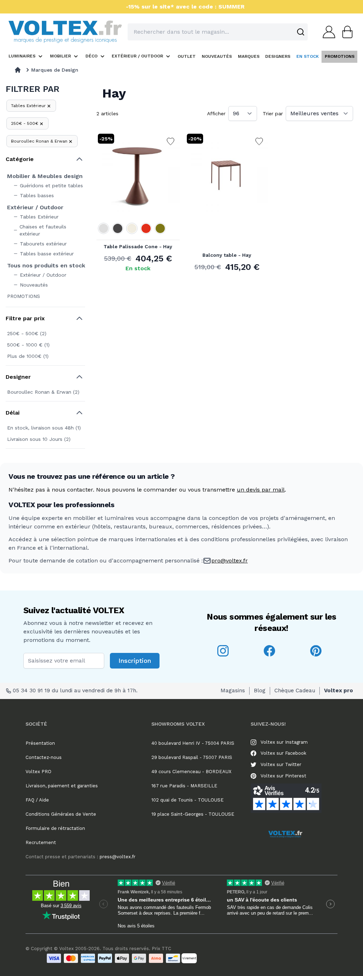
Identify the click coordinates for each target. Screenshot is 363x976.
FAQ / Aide (37, 800)
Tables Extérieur (28, 105)
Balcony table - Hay (226, 255)
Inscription (134, 660)
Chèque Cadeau (294, 690)
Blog (260, 690)
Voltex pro (338, 690)
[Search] (301, 31)
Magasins (232, 690)
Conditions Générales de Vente (61, 814)
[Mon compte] (327, 32)
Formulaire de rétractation (55, 828)
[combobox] (218, 31)
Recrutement (41, 842)
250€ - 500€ (24, 123)
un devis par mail (261, 489)
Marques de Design (54, 70)
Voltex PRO (38, 771)
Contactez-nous (44, 757)
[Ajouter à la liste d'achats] (170, 141)
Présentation (40, 743)
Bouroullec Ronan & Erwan (39, 141)
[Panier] (345, 32)
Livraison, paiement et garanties (62, 785)
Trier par (273, 113)
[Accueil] (17, 69)
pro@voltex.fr (229, 560)
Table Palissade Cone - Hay (138, 246)
